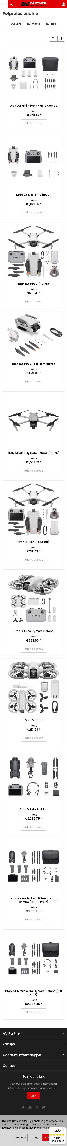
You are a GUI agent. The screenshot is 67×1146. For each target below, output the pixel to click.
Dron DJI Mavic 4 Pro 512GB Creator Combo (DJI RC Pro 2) (33, 900)
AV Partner (12, 1033)
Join (33, 1096)
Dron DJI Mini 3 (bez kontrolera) (33, 364)
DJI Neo (51, 24)
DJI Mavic (33, 24)
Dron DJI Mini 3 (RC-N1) (33, 284)
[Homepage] (33, 4)
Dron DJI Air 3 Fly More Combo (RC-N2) (33, 453)
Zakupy (9, 1044)
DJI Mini (16, 24)
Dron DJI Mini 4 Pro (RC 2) (33, 195)
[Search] (11, 4)
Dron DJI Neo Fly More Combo (33, 631)
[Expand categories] (4, 4)
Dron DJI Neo (33, 720)
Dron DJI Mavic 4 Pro (33, 809)
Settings (21, 1137)
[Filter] (53, 39)
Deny (35, 1137)
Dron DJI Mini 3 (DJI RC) (33, 542)
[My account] (63, 4)
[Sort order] (60, 39)
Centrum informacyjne (22, 1055)
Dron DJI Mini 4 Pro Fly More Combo (33, 105)
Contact (10, 1065)
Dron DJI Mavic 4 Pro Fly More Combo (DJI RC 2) (33, 992)
